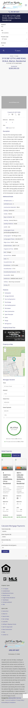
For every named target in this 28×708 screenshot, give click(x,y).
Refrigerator (8, 323)
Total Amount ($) (5, 529)
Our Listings (5, 619)
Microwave (8, 308)
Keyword (3, 24)
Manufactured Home (7, 593)
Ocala (16, 56)
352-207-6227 (15, 12)
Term (4, 382)
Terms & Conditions (10, 700)
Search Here (5, 616)
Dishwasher (8, 293)
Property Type (4, 36)
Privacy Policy (20, 700)
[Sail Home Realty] (12, 8)
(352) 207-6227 (14, 650)
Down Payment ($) (6, 534)
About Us (4, 613)
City (2, 30)
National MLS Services (15, 698)
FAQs (3, 632)
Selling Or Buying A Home (9, 624)
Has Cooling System (10, 299)
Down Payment (7, 407)
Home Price (6, 398)
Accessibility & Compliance (8, 702)
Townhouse (5, 600)
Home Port (5, 611)
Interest (5, 390)
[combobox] (14, 33)
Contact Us (5, 634)
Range (6, 320)
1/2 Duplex (5, 588)
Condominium (6, 591)
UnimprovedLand (7, 602)
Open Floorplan (9, 314)
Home (11, 56)
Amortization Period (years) (8, 545)
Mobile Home (6, 595)
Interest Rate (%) (6, 540)
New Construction (9, 311)
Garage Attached (9, 296)
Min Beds (3, 43)
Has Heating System (10, 305)
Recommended (6, 455)
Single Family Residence (8, 597)
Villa (3, 604)
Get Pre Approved (7, 626)
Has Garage (8, 302)
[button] (14, 359)
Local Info (5, 621)
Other (6, 317)
